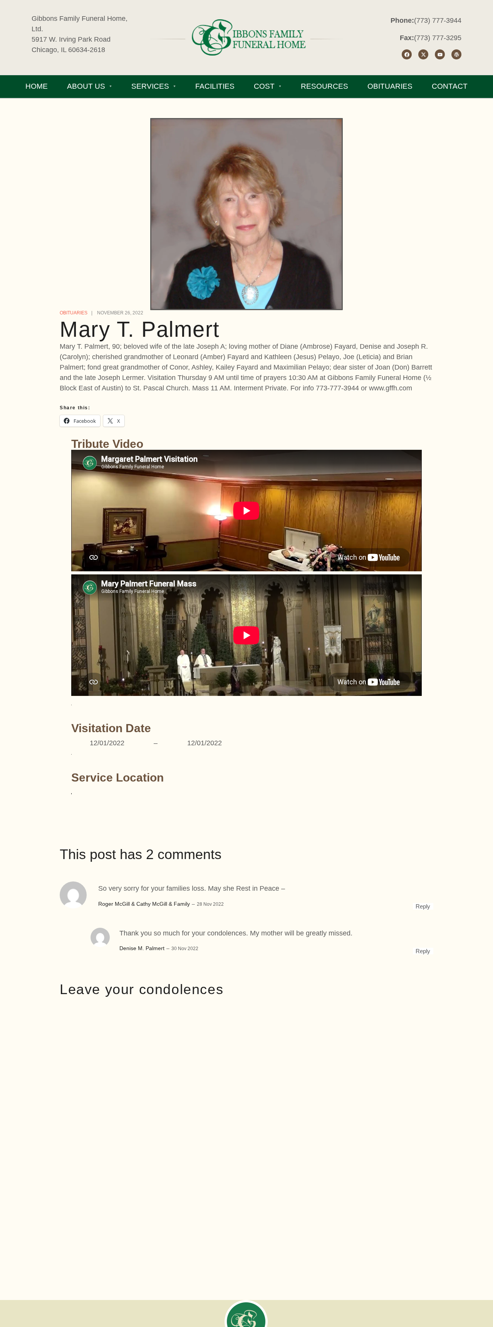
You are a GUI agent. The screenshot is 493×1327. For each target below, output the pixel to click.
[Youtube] (440, 54)
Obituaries (73, 313)
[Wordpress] (456, 54)
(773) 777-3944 (437, 20)
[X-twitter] (423, 54)
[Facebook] (407, 54)
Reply (423, 906)
